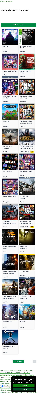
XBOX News (11, 373)
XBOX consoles (4, 371)
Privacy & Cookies (5, 390)
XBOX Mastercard (11, 381)
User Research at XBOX (7, 377)
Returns (7, 379)
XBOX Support (19, 373)
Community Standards (7, 375)
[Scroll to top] (34, 361)
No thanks (23, 389)
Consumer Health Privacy (8, 388)
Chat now (24, 385)
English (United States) (7, 383)
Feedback (27, 373)
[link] (10, 41)
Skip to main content (6, 1)
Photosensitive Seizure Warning (24, 375)
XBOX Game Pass (23, 371)
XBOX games (14, 371)
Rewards (2, 381)
